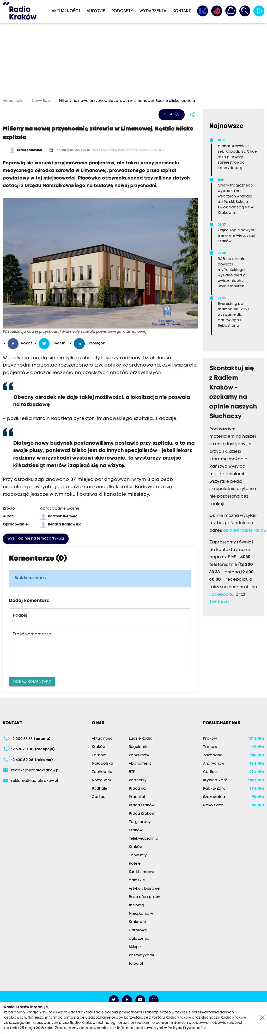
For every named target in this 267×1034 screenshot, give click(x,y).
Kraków (99, 747)
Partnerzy (138, 780)
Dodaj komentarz (32, 681)
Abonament (140, 764)
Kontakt (182, 11)
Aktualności (66, 11)
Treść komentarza (32, 634)
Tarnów (99, 755)
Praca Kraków (142, 805)
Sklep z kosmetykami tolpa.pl (141, 955)
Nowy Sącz (41, 101)
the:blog (136, 905)
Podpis (20, 616)
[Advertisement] (133, 61)
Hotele (135, 864)
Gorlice (98, 797)
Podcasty (122, 11)
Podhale (99, 789)
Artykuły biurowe (144, 889)
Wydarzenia (152, 11)
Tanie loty (138, 855)
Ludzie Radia (141, 739)
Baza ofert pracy (144, 897)
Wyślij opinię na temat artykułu (36, 539)
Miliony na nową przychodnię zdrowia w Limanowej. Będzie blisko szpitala (126, 101)
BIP (132, 772)
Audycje (96, 11)
